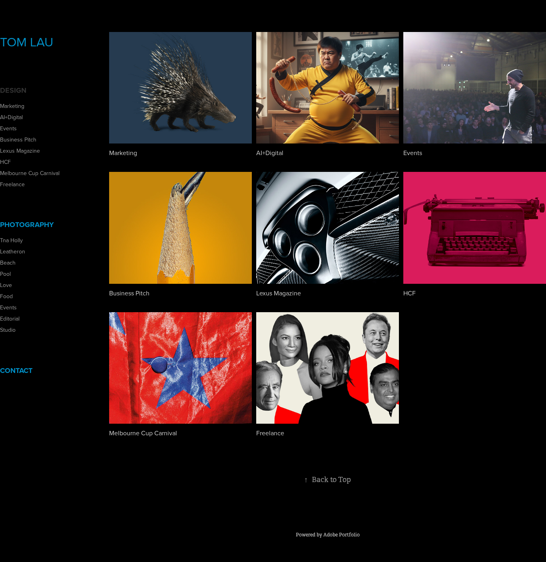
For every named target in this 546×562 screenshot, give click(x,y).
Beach (8, 263)
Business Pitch (18, 139)
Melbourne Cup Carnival (30, 173)
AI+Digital (11, 117)
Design (13, 90)
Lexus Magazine (20, 151)
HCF (5, 162)
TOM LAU (26, 41)
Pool (5, 274)
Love (6, 285)
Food (6, 296)
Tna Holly (11, 240)
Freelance (12, 184)
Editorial (10, 319)
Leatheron (12, 251)
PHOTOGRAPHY (27, 224)
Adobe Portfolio (341, 535)
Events (8, 128)
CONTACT (16, 370)
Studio (8, 330)
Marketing (12, 106)
